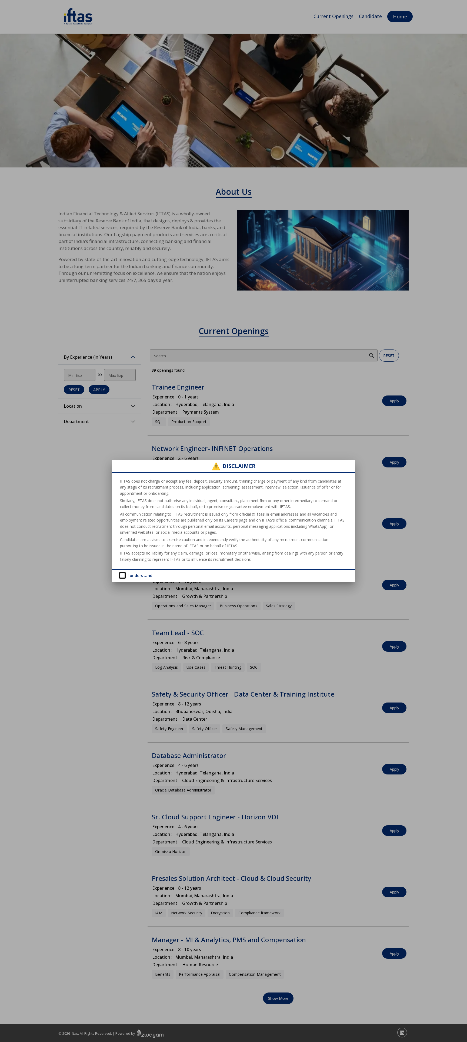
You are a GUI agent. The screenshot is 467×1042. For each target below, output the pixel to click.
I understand (140, 575)
